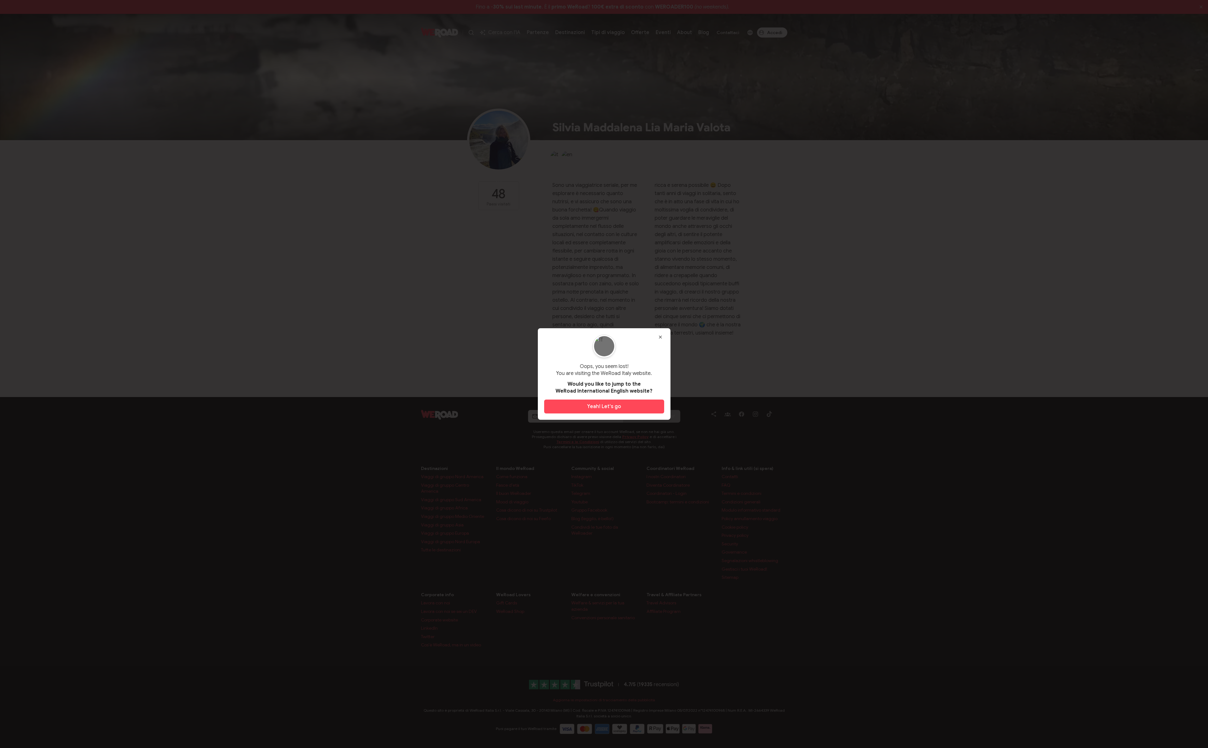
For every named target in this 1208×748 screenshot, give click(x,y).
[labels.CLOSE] (660, 337)
